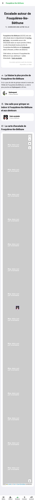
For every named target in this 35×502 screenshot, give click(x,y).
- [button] (29, 139)
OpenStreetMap (21, 484)
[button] (17, 307)
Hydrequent (26, 47)
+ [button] (29, 136)
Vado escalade (17, 58)
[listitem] (17, 117)
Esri (14, 484)
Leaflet (9, 484)
